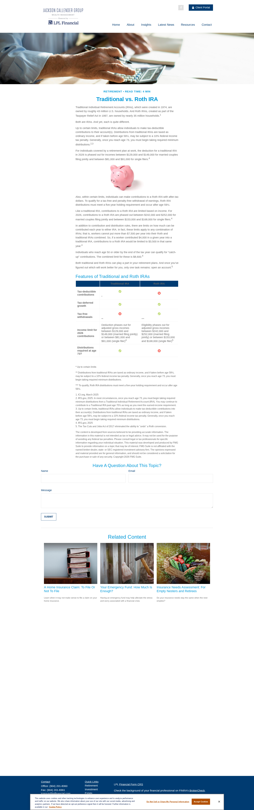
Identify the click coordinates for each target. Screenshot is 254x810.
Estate (88, 793)
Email (131, 470)
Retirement (91, 785)
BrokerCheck (197, 790)
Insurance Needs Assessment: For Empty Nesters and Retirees (181, 589)
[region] (127, 802)
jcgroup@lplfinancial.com (55, 793)
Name (44, 470)
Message (46, 490)
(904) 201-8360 (58, 786)
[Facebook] (181, 7)
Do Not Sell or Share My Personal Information (168, 802)
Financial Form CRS (131, 784)
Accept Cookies (201, 802)
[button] (116, 25)
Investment (91, 789)
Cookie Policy (55, 807)
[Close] (219, 801)
